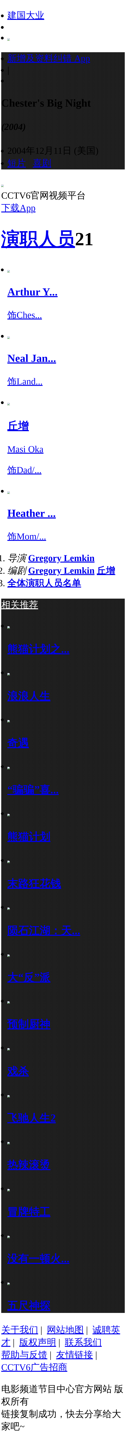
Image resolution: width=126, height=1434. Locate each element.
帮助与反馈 (24, 1355)
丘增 (106, 570)
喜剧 (42, 163)
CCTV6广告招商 (34, 1367)
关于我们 (19, 1330)
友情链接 (74, 1355)
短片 (16, 163)
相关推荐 (19, 605)
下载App (18, 208)
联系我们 (83, 1342)
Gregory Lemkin (61, 558)
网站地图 (65, 1330)
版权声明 (37, 1342)
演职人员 (38, 239)
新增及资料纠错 (48, 58)
